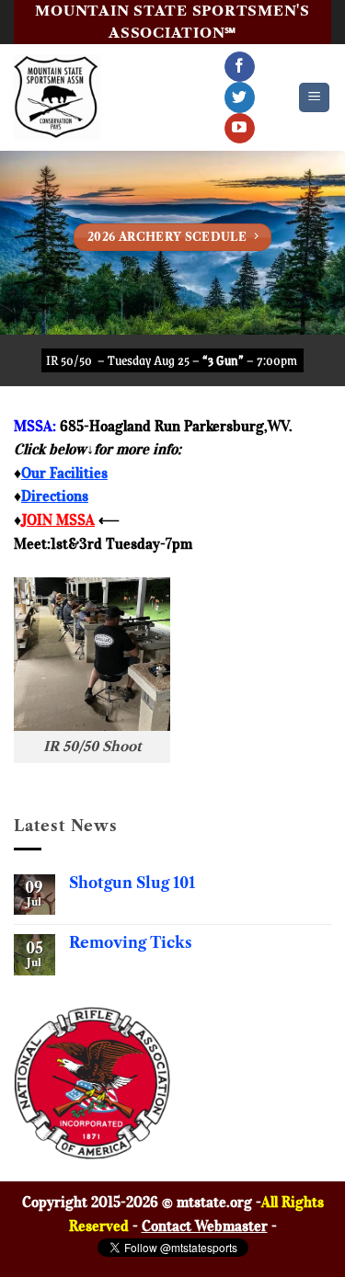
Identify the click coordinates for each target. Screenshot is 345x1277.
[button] (314, 98)
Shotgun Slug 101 (132, 883)
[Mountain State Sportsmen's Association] (57, 97)
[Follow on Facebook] (239, 67)
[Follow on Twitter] (239, 97)
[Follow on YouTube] (239, 128)
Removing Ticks (130, 943)
